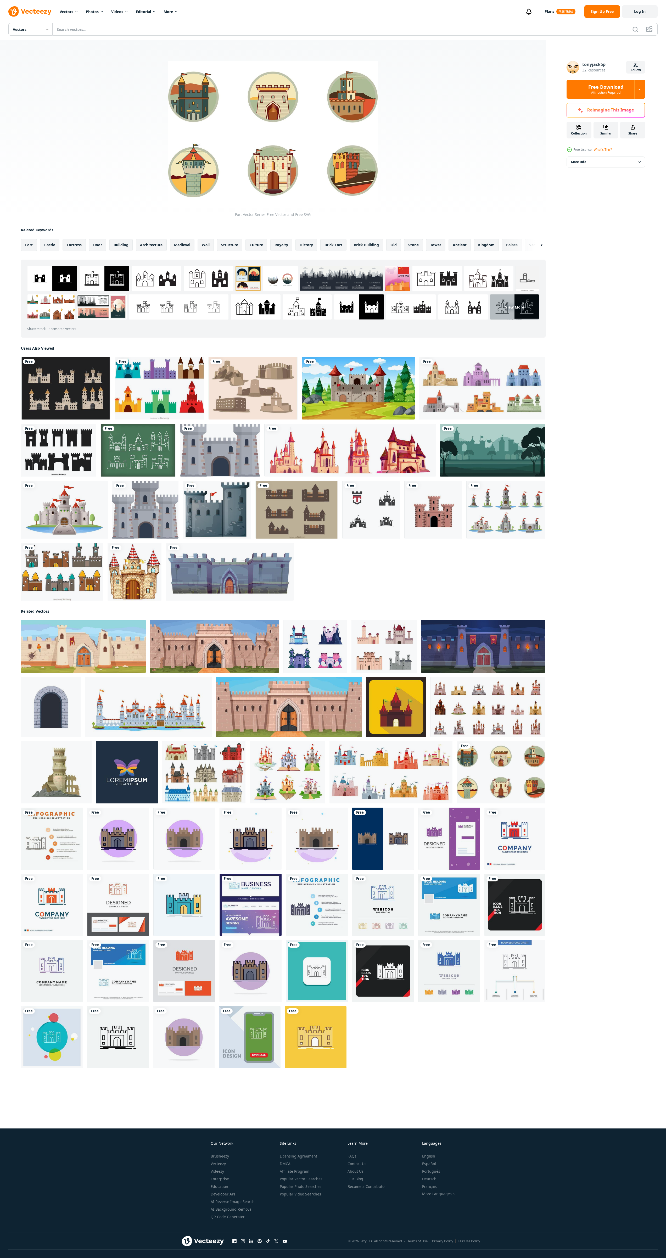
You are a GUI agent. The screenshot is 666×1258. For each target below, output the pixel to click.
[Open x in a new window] (276, 1241)
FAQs (352, 1156)
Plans (549, 11)
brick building (366, 244)
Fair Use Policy (469, 1241)
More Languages (437, 1194)
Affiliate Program (294, 1171)
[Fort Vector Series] (501, 772)
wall (206, 244)
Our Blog (355, 1178)
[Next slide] (537, 245)
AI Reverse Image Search (233, 1201)
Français (429, 1186)
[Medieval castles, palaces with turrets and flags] (350, 450)
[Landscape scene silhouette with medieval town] (492, 450)
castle (49, 244)
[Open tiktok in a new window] (268, 1241)
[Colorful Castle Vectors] (159, 388)
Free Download (605, 89)
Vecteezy (218, 1163)
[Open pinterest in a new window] (260, 1241)
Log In (640, 11)
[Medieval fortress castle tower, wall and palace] (148, 707)
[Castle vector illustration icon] (371, 510)
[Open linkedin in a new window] (251, 1241)
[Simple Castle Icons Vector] (296, 510)
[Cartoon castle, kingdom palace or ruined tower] (56, 772)
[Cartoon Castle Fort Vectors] (62, 572)
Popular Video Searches (300, 1194)
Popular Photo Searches (300, 1186)
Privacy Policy (442, 1241)
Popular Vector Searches (301, 1178)
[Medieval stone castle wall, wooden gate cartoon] (230, 572)
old (393, 244)
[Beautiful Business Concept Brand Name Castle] (251, 905)
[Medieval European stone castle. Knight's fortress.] (433, 510)
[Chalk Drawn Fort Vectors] (138, 450)
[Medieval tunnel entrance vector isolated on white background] (51, 707)
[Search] (635, 29)
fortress (74, 244)
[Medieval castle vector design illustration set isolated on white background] (505, 510)
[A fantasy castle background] (358, 388)
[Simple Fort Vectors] (253, 388)
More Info (578, 162)
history (306, 244)
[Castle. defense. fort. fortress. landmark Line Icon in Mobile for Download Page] (250, 1037)
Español (429, 1163)
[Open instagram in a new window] (243, 1241)
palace (512, 244)
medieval (182, 244)
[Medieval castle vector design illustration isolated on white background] (64, 510)
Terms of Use (417, 1241)
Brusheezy (220, 1156)
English (428, 1156)
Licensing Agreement (298, 1156)
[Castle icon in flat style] (396, 707)
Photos (92, 11)
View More (514, 306)
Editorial (143, 11)
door (97, 244)
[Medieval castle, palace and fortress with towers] (390, 772)
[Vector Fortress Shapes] (58, 450)
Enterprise (220, 1178)
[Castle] (217, 510)
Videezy (217, 1171)
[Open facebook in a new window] (234, 1241)
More (168, 11)
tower (435, 244)
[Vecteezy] (29, 11)
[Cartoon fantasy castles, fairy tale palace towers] (287, 772)
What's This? (603, 149)
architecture (151, 244)
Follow (636, 70)
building (121, 244)
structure (229, 244)
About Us (355, 1171)
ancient (460, 244)
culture (256, 244)
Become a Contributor (367, 1186)
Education (219, 1186)
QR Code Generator (228, 1216)
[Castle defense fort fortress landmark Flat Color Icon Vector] (118, 839)
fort (29, 244)
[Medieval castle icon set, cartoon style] (487, 707)
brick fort (333, 244)
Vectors (66, 11)
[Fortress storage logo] (127, 772)
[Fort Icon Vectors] (65, 388)
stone (413, 244)
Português (431, 1171)
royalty (281, 244)
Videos (117, 11)
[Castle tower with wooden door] (134, 572)
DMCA (285, 1163)
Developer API (223, 1194)
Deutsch (429, 1178)
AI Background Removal (232, 1209)
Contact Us (357, 1163)
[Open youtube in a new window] (285, 1241)
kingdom (486, 244)
